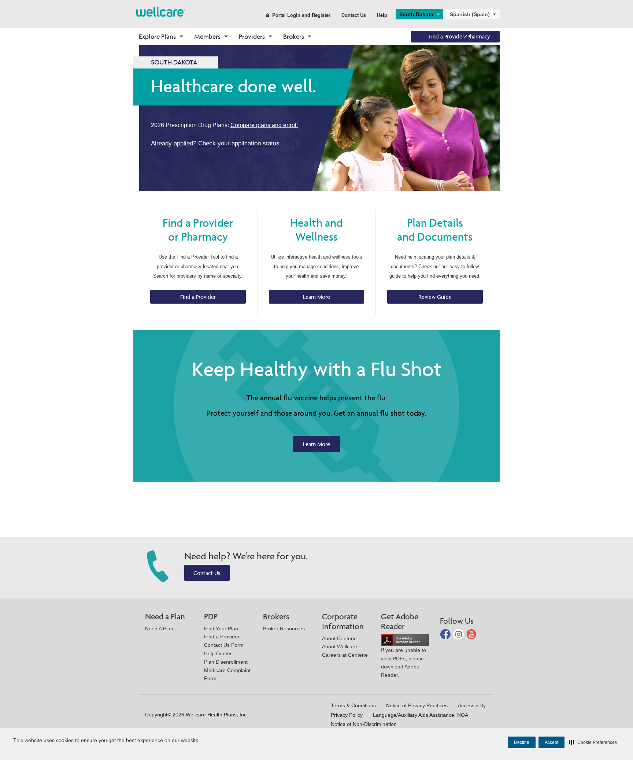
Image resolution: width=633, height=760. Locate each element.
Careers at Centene (345, 655)
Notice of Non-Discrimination (364, 724)
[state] (160, 11)
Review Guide (435, 296)
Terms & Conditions (353, 705)
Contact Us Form (224, 645)
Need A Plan (159, 628)
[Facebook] (446, 634)
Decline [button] (521, 742)
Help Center (218, 653)
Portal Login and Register (301, 14)
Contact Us (353, 14)
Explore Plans (157, 36)
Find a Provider (198, 296)
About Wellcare (339, 646)
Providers (252, 36)
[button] (592, 742)
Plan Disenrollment (226, 662)
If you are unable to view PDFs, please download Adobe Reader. (403, 662)
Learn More (316, 296)
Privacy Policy (347, 715)
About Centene (339, 638)
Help (382, 14)
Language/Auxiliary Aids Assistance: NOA (420, 715)
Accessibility (472, 705)
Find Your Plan (221, 628)
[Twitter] (459, 634)
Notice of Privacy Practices (417, 705)
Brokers (293, 36)
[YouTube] (471, 634)
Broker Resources (284, 628)
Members (207, 36)
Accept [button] (551, 742)
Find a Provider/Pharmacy (459, 36)
